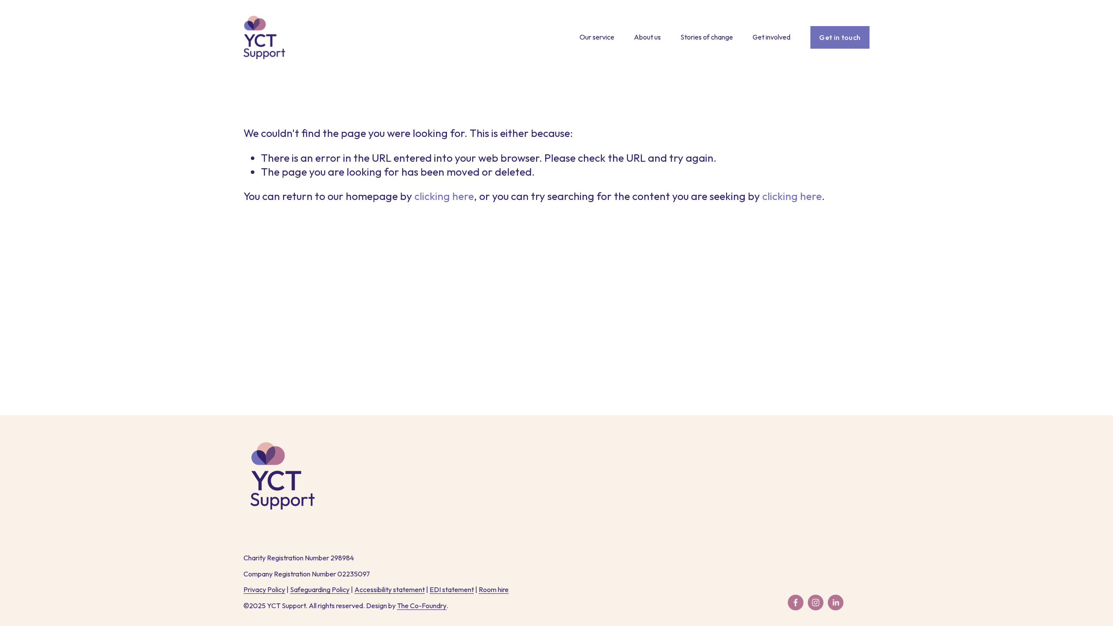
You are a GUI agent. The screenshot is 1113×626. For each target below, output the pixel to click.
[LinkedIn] (835, 602)
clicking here (444, 196)
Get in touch (839, 37)
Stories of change (706, 37)
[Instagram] (815, 602)
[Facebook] (795, 602)
